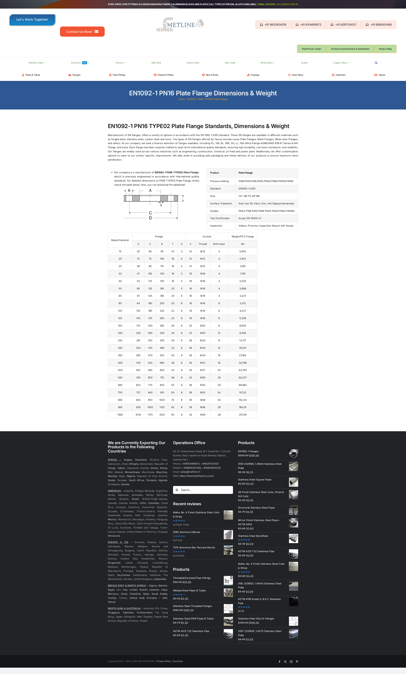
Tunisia (112, 597)
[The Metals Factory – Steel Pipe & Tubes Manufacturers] (180, 18)
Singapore (114, 612)
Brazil (135, 498)
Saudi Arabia (159, 593)
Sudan (111, 480)
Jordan (133, 589)
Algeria (153, 585)
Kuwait (143, 589)
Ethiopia (133, 463)
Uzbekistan (160, 579)
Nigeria (131, 476)
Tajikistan (128, 612)
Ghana (154, 467)
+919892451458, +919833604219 (201, 467)
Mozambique (132, 472)
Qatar (146, 593)
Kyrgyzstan (114, 562)
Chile (143, 503)
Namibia (112, 476)
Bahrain (162, 585)
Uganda (162, 480)
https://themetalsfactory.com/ (197, 475)
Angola (128, 459)
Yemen (112, 601)
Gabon (121, 467)
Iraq (125, 589)
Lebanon (154, 589)
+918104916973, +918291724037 (200, 463)
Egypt (111, 589)
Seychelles (123, 575)
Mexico (112, 519)
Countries (178, 661)
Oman (124, 593)
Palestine (135, 593)
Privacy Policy (164, 661)
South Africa (136, 480)
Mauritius (161, 472)
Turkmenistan (144, 612)
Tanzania (151, 480)
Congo (111, 467)
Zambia (125, 484)
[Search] (376, 63)
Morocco (113, 593)
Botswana (141, 459)
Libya (164, 589)
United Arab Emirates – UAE (148, 597)
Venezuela (114, 535)
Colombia (153, 503)
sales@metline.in (287, 4)
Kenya (163, 467)
